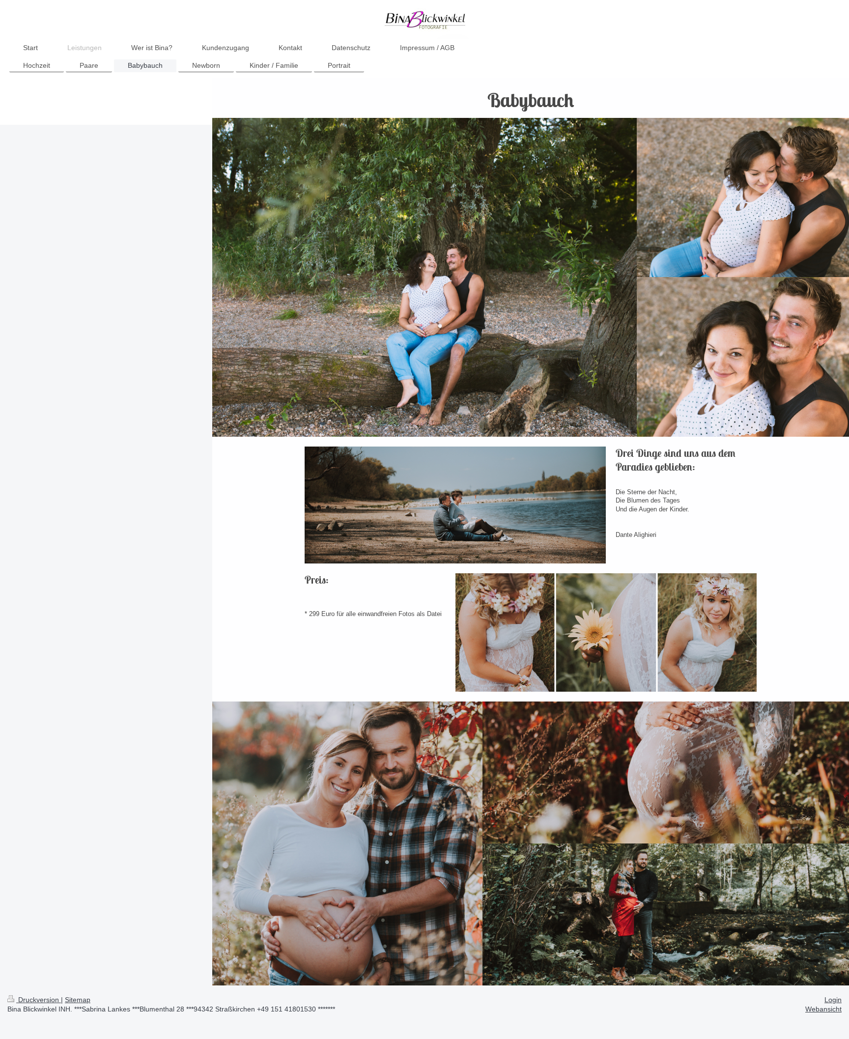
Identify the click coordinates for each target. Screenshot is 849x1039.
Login (833, 1000)
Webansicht (823, 1009)
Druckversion (38, 1000)
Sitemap (77, 1000)
